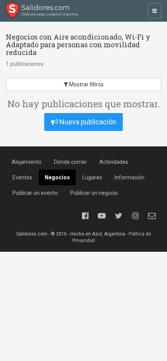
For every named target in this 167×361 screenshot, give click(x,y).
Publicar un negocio (94, 193)
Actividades (113, 162)
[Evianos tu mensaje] (151, 215)
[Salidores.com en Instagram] (135, 215)
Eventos (22, 177)
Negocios (57, 177)
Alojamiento (27, 162)
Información (129, 177)
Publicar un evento (35, 193)
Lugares (92, 177)
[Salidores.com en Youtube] (101, 215)
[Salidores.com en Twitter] (118, 215)
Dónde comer (70, 162)
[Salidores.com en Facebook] (85, 215)
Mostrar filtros (86, 84)
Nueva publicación (87, 122)
